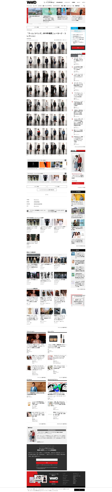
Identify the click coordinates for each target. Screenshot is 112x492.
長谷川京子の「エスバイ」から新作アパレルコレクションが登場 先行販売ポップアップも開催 (45, 317)
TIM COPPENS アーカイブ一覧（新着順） (36, 173)
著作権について (75, 478)
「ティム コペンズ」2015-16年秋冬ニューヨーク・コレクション (32, 243)
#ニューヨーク (36, 206)
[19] (55, 91)
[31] (31, 134)
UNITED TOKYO (42, 168)
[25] (63, 105)
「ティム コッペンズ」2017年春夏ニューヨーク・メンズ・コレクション (46, 228)
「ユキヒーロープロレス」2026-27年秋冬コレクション (45, 280)
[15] (63, 77)
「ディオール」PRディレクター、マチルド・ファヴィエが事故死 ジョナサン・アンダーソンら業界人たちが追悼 (32, 299)
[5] (63, 48)
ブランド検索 (36, 27)
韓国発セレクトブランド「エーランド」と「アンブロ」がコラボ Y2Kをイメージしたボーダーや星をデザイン (59, 317)
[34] (55, 134)
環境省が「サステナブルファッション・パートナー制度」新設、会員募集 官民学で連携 (59, 413)
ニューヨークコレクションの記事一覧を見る (47, 189)
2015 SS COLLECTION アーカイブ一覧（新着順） (37, 160)
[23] (47, 105)
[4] (55, 48)
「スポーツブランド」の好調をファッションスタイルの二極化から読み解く (50, 432)
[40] (63, 148)
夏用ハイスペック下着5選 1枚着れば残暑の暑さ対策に (78, 131)
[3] (47, 48)
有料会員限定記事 (59, 2)
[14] (55, 77)
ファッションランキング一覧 (80, 146)
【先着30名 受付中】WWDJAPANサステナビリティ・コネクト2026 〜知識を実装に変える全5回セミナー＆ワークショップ (48, 19)
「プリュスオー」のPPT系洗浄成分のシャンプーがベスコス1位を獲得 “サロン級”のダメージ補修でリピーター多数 (79, 284)
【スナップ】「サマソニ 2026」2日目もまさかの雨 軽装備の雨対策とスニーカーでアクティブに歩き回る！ (78, 86)
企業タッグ (44, 303)
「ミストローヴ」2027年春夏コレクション (59, 280)
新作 (41, 303)
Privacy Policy (55, 467)
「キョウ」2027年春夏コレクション (32, 280)
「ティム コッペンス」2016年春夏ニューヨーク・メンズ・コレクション (59, 228)
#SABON (54, 373)
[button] (84, 5)
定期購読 (73, 2)
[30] (63, 120)
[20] (63, 91)
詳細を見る (78, 183)
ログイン (83, 2)
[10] (63, 62)
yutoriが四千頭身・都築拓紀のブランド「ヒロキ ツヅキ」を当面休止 (78, 68)
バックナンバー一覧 (81, 187)
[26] (31, 120)
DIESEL (64, 168)
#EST (48, 352)
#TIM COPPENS (36, 201)
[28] (47, 120)
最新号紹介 (77, 5)
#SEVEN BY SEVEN (35, 374)
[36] (31, 148)
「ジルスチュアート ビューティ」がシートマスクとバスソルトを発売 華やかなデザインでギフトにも (59, 357)
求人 (73, 5)
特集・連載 (63, 5)
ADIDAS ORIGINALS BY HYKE (32, 168)
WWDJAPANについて (76, 473)
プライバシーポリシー (76, 474)
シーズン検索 (57, 27)
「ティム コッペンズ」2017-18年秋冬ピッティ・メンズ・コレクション (32, 228)
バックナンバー (67, 2)
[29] (55, 120)
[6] (31, 62)
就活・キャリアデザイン (47, 5)
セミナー (78, 2)
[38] (47, 148)
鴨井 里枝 (33, 419)
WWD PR (81, 289)
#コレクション (36, 199)
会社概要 (74, 479)
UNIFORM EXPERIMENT (55, 168)
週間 (81, 55)
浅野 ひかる (55, 371)
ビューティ (35, 5)
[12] (39, 77)
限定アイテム (48, 303)
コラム (30, 303)
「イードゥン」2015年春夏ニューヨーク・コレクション (37, 211)
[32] (39, 134)
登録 (78, 47)
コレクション (69, 5)
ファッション (29, 5)
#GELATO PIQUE (35, 421)
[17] (39, 91)
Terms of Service (40, 468)
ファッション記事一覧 (41, 377)
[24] (55, 105)
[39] (55, 148)
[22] (39, 105)
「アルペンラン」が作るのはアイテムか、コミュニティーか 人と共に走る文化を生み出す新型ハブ (77, 216)
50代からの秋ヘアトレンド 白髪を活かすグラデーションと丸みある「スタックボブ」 (62, 17)
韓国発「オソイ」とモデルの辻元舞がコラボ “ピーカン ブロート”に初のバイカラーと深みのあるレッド (46, 299)
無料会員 (74, 28)
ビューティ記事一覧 (62, 377)
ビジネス (40, 5)
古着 (30, 322)
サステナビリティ (56, 5)
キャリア (64, 483)
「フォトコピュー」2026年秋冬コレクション (59, 265)
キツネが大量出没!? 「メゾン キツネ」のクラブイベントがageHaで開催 (56, 211)
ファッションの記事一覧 (62, 327)
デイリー (74, 55)
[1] (31, 48)
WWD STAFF (34, 372)
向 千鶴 (49, 398)
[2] (39, 48)
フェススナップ (76, 63)
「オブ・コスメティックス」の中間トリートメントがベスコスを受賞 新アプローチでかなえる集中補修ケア (79, 255)
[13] (47, 77)
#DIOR (28, 352)
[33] (47, 134)
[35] (63, 134)
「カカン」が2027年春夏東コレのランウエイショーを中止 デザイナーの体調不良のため (32, 266)
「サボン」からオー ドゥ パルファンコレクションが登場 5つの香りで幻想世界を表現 (59, 367)
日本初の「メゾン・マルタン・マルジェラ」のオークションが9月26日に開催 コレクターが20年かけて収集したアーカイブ (32, 318)
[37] (39, 148)
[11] (31, 77)
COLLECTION (29, 38)
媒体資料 (74, 483)
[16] (31, 91)
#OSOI (33, 363)
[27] (39, 120)
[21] (31, 105)
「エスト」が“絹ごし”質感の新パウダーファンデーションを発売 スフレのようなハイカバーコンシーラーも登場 (57, 346)
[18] (47, 91)
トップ (64, 473)
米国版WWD (28, 350)
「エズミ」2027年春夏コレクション (46, 265)
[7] (39, 62)
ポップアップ (56, 304)
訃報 (27, 303)
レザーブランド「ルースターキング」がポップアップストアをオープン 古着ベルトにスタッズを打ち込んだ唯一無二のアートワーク (59, 300)
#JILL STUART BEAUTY (57, 363)
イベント (28, 322)
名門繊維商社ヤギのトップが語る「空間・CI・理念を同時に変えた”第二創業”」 (77, 228)
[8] (47, 62)
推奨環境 (74, 477)
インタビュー (55, 407)
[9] (55, 62)
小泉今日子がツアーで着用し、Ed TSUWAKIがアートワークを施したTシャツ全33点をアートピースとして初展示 (78, 139)
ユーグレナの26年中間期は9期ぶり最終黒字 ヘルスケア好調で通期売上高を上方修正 (38, 403)
